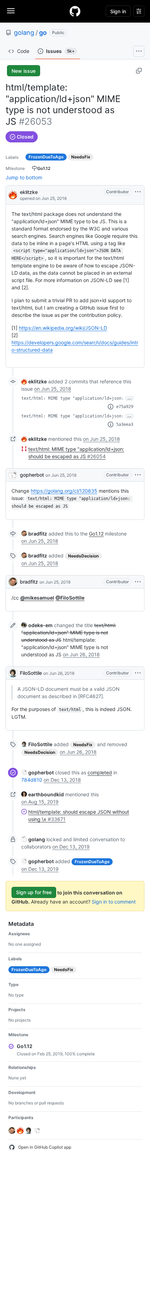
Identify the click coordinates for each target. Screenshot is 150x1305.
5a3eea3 (124, 424)
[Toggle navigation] (11, 11)
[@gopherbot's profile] (13, 475)
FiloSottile (31, 673)
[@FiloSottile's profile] (13, 673)
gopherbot (32, 475)
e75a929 (124, 406)
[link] (34, 381)
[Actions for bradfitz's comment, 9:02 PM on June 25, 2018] (138, 582)
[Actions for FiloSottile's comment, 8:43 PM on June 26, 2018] (138, 673)
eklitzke (29, 192)
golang (24, 32)
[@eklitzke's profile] (13, 194)
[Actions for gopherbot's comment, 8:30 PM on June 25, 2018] (138, 475)
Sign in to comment (114, 902)
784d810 (31, 780)
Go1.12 (96, 534)
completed (100, 772)
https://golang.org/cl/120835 (64, 491)
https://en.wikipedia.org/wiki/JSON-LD (63, 328)
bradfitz (29, 582)
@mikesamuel (37, 598)
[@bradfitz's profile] (13, 582)
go (43, 32)
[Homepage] (75, 11)
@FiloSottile (69, 598)
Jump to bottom (24, 177)
